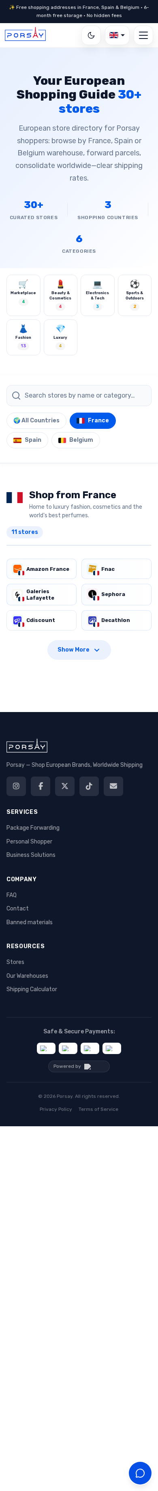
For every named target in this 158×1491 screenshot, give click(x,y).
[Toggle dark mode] (91, 35)
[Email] (113, 786)
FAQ (11, 895)
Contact (17, 908)
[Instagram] (16, 786)
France (98, 420)
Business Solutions (31, 855)
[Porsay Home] (25, 35)
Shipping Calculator (31, 989)
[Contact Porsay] (140, 1473)
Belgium (81, 440)
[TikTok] (89, 786)
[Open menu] (143, 35)
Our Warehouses (27, 975)
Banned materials (29, 922)
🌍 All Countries (36, 420)
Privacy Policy (56, 1109)
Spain (33, 440)
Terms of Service (98, 1109)
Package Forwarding (33, 827)
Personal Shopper (29, 841)
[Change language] (117, 35)
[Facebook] (40, 786)
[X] (65, 786)
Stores (15, 962)
